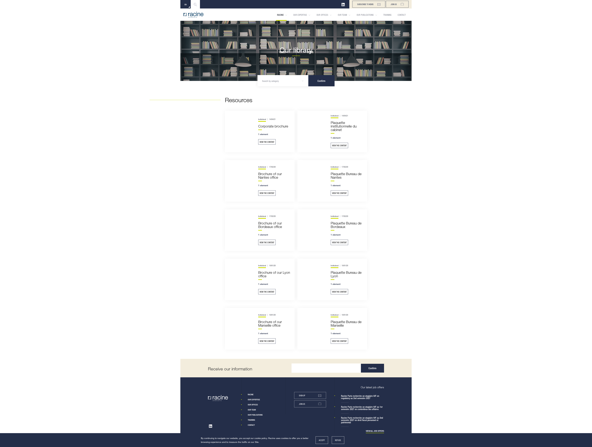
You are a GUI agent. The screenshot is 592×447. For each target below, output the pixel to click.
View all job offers (375, 431)
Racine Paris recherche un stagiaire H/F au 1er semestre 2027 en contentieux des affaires (362, 408)
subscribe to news (365, 4)
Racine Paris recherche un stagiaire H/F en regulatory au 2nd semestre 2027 (360, 397)
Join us (394, 4)
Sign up (302, 395)
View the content (267, 142)
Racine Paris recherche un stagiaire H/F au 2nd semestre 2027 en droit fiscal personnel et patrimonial (362, 420)
